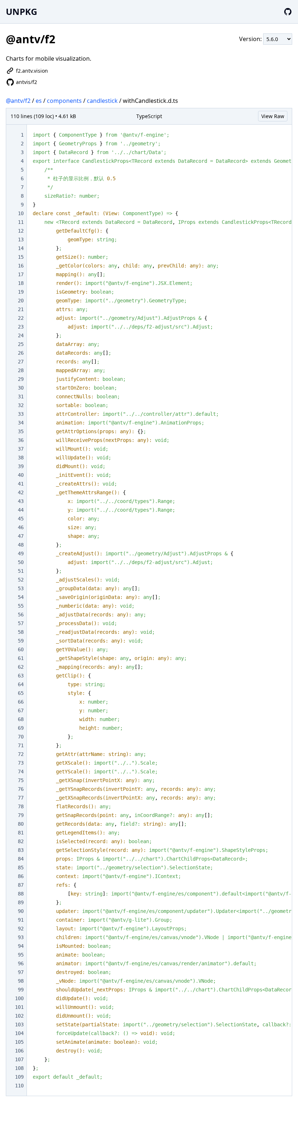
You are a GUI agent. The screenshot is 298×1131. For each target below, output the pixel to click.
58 (21, 632)
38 (21, 457)
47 (21, 536)
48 (21, 545)
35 (21, 431)
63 (21, 676)
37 (21, 449)
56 (21, 614)
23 (21, 327)
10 (21, 213)
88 (21, 894)
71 (21, 745)
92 (21, 928)
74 (21, 771)
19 (21, 292)
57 (21, 623)
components (64, 101)
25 (21, 344)
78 (21, 806)
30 (21, 388)
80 (21, 824)
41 (21, 484)
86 (21, 876)
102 (19, 1016)
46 (21, 527)
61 (21, 658)
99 (21, 990)
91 (21, 920)
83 (21, 850)
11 (21, 222)
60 (21, 649)
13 (21, 239)
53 (21, 588)
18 (21, 283)
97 (21, 972)
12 (21, 231)
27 (21, 362)
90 (21, 911)
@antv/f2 (18, 101)
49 (21, 553)
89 (21, 902)
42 (21, 492)
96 (21, 963)
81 (21, 833)
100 (19, 998)
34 (21, 423)
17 (21, 274)
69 (21, 728)
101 (19, 1007)
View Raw (272, 116)
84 (21, 859)
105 (19, 1042)
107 (19, 1059)
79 (21, 815)
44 (21, 510)
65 (21, 693)
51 (21, 571)
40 (21, 475)
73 (21, 763)
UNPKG (21, 11)
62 (21, 667)
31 (21, 396)
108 (19, 1068)
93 (21, 937)
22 (21, 318)
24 (21, 335)
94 (21, 946)
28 (21, 370)
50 (21, 562)
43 (21, 501)
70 (21, 737)
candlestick (102, 101)
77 (21, 798)
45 (21, 519)
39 (21, 466)
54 (21, 597)
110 (19, 1085)
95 (21, 955)
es (39, 101)
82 (21, 841)
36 (21, 440)
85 (21, 867)
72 (21, 754)
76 (21, 789)
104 (19, 1033)
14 (21, 248)
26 (21, 353)
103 (19, 1024)
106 (19, 1051)
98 (21, 981)
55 (21, 606)
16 (21, 266)
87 (21, 885)
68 (21, 719)
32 (21, 405)
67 (21, 710)
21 (21, 309)
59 (21, 641)
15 (21, 257)
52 (21, 580)
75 (21, 780)
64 (21, 684)
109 (19, 1077)
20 (21, 300)
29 (21, 379)
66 (21, 702)
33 (21, 414)
